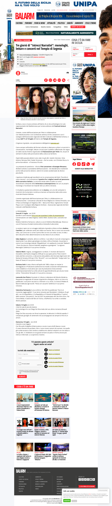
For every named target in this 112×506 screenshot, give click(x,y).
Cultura (21, 477)
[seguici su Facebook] (80, 479)
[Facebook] (46, 350)
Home (55, 39)
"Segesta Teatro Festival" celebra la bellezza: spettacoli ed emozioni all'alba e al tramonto (59, 457)
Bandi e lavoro (46, 27)
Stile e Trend (39, 479)
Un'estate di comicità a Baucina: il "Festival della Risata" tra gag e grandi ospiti (60, 432)
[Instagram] (46, 354)
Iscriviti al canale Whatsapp (56, 362)
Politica (21, 489)
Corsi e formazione (32, 27)
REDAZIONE (47, 10)
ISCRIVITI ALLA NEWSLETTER (84, 169)
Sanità (21, 491)
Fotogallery (57, 27)
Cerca (89, 54)
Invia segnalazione (63, 486)
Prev (17, 100)
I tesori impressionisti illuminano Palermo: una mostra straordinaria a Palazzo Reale (24, 407)
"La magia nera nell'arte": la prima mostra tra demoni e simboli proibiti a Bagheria (25, 432)
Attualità (22, 486)
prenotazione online (39, 64)
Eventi (59, 39)
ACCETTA (67, 500)
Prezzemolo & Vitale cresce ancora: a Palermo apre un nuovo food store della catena (84, 229)
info (90, 494)
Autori (59, 481)
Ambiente (38, 477)
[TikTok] (46, 358)
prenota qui (55, 143)
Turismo (21, 481)
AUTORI (53, 10)
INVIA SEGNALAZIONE (62, 10)
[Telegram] (46, 366)
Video (66, 27)
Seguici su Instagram (54, 354)
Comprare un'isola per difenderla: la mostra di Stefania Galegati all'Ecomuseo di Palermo (42, 407)
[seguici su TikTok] (85, 479)
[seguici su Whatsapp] (88, 479)
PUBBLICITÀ (40, 10)
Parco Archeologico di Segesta (29, 55)
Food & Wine (22, 484)
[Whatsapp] (46, 362)
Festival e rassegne (65, 39)
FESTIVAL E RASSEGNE (23, 40)
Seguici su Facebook (54, 350)
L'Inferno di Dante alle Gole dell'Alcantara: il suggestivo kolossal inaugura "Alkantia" (43, 457)
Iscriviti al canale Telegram (55, 366)
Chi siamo (60, 477)
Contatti (59, 484)
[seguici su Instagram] (82, 479)
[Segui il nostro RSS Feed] (93, 479)
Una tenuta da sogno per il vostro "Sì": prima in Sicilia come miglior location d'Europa (84, 125)
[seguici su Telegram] (91, 479)
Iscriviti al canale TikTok (55, 358)
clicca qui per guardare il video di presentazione (48, 215)
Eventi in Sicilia (23, 479)
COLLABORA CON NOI (74, 10)
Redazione (60, 479)
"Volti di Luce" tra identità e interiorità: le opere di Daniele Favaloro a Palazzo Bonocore (60, 407)
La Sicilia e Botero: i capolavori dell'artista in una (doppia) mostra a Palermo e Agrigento (24, 457)
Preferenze (74, 501)
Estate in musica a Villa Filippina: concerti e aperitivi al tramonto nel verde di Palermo (42, 432)
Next (68, 100)
